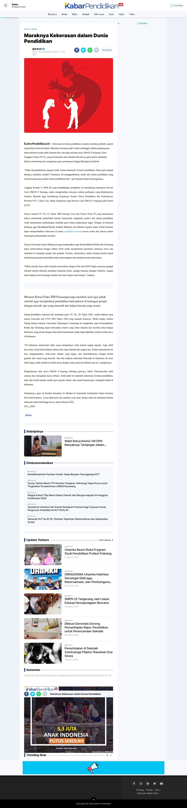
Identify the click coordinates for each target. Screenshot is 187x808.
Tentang (140, 790)
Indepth (85, 14)
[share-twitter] (83, 50)
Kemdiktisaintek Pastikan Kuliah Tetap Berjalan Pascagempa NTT (64, 474)
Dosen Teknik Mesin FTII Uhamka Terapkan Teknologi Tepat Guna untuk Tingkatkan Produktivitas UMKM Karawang (68, 485)
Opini (121, 14)
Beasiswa (52, 14)
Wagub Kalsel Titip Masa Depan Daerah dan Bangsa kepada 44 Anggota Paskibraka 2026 (68, 497)
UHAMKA (142, 23)
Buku (74, 14)
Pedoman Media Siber (147, 793)
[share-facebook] (76, 50)
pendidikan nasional (73, 231)
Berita (64, 14)
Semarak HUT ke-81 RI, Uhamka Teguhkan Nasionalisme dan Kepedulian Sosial (68, 520)
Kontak (149, 790)
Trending (178, 5)
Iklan (157, 790)
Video (132, 14)
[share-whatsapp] (89, 50)
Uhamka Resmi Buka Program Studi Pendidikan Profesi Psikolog (88, 551)
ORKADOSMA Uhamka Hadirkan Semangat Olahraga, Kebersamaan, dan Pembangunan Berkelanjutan (88, 578)
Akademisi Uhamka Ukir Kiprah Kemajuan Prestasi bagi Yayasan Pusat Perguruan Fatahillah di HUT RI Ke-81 (67, 508)
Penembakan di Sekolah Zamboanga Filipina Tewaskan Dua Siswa (88, 652)
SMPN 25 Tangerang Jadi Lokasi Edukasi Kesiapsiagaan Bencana (87, 601)
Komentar (107, 50)
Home (27, 29)
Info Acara (99, 14)
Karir (111, 14)
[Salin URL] (96, 50)
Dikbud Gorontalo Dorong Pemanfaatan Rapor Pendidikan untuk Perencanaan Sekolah (86, 627)
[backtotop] (93, 800)
